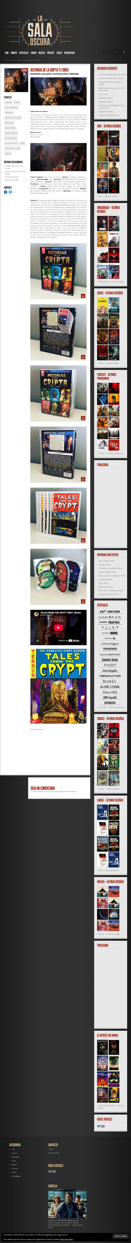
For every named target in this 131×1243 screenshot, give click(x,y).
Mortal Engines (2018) (107, 572)
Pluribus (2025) (105, 565)
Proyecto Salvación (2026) (109, 115)
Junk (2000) (103, 583)
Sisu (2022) (103, 94)
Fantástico (9, 113)
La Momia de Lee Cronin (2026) (111, 78)
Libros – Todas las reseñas (109, 870)
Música (42, 53)
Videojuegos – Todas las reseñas (111, 282)
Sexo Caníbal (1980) (107, 561)
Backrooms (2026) (12, 180)
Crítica (16, 102)
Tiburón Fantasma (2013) (109, 594)
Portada (7, 60)
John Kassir (9, 123)
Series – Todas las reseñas (109, 363)
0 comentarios (74, 74)
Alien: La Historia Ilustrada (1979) (112, 576)
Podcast (50, 53)
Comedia (8, 102)
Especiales (24, 53)
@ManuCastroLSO (37, 135)
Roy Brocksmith (11, 138)
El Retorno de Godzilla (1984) (110, 568)
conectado (51, 791)
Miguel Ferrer (10, 128)
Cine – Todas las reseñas (108, 196)
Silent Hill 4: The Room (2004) (111, 591)
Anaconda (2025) (105, 579)
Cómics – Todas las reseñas (109, 789)
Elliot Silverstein (11, 108)
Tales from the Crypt (12, 148)
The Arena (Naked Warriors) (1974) (112, 75)
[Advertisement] (58, 753)
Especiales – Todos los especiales (111, 707)
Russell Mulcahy (11, 143)
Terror (7, 154)
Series (59, 53)
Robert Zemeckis (11, 133)
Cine (7, 53)
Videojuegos (69, 53)
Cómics (14, 53)
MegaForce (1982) (106, 112)
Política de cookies (66, 1239)
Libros (33, 53)
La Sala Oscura (45, 74)
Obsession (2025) (11, 177)
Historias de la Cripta (13, 118)
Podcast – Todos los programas (111, 453)
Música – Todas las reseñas (109, 934)
